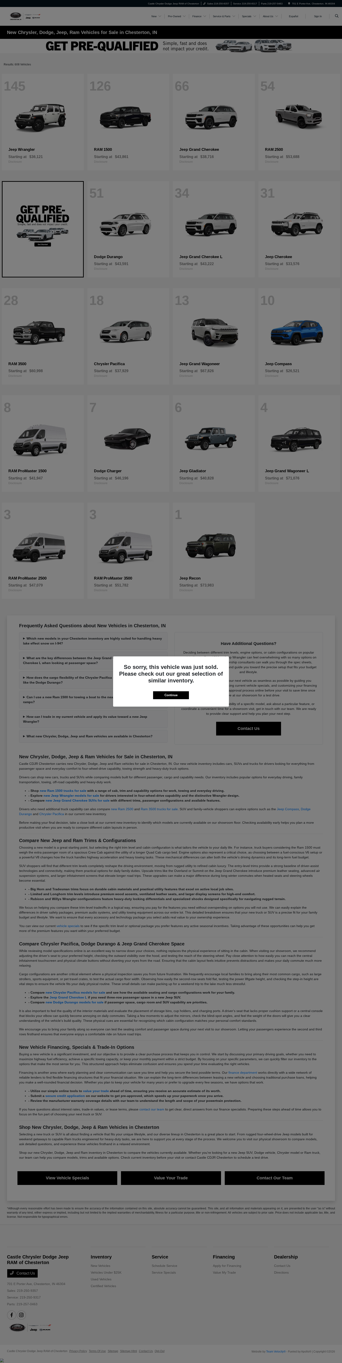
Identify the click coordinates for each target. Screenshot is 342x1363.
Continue (171, 695)
